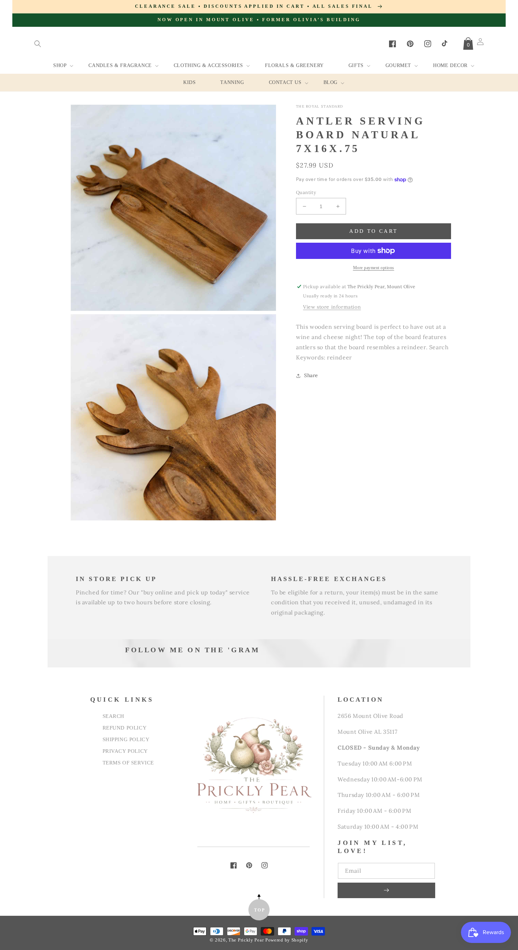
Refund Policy (125, 728)
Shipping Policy (126, 739)
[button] (37, 44)
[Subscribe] (386, 890)
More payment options (373, 267)
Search (114, 716)
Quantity (306, 192)
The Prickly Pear (246, 940)
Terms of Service (128, 763)
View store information (332, 307)
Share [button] (311, 375)
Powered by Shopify (286, 940)
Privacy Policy (125, 751)
